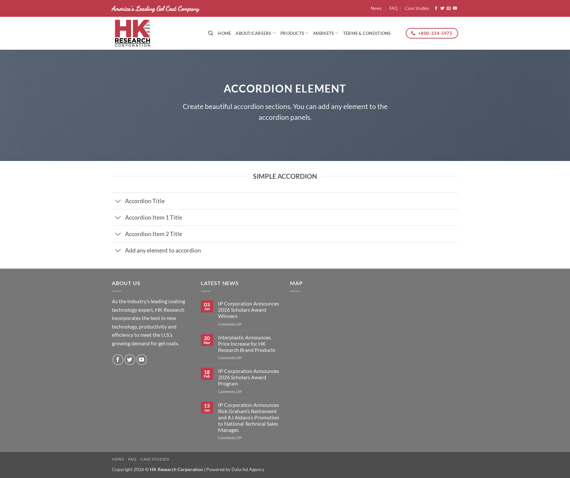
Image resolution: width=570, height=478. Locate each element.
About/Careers (253, 33)
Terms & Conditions (367, 33)
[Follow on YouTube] (455, 8)
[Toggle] (118, 202)
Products (292, 33)
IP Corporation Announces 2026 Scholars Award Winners (248, 309)
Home (224, 33)
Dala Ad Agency (248, 469)
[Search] (210, 33)
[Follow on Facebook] (436, 8)
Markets (323, 33)
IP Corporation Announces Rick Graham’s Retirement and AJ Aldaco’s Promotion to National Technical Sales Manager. (248, 417)
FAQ (393, 8)
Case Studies (417, 8)
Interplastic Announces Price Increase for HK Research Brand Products (246, 343)
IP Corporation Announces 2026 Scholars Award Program (248, 377)
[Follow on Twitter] (442, 8)
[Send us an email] (449, 8)
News (376, 8)
